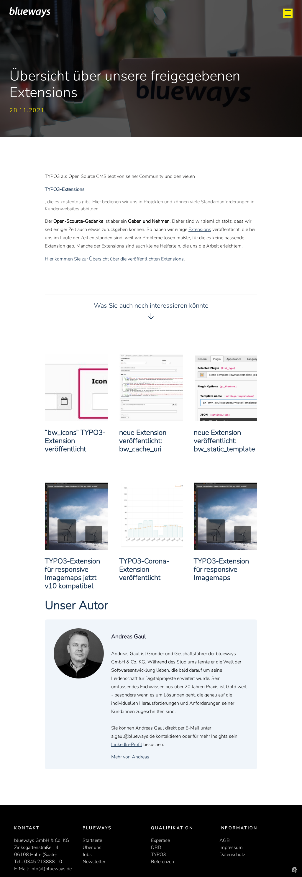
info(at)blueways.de (51, 868)
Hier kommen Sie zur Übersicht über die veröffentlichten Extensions (114, 259)
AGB (224, 840)
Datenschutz (232, 854)
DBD (156, 847)
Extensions (199, 229)
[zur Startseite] (29, 16)
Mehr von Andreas (130, 757)
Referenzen (162, 861)
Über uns (92, 847)
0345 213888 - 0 (43, 861)
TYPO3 (158, 854)
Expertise (160, 840)
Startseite (92, 840)
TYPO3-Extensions (65, 189)
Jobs (87, 854)
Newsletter (94, 861)
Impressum (231, 847)
